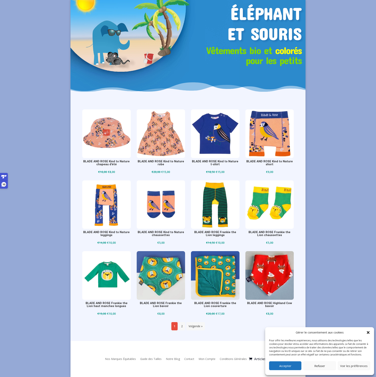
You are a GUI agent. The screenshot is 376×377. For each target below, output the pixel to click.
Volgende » (195, 326)
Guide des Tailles (151, 359)
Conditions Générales (233, 359)
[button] (368, 332)
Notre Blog (173, 359)
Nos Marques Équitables (120, 359)
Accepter (285, 366)
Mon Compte (207, 359)
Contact (189, 359)
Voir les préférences (354, 366)
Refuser (319, 366)
